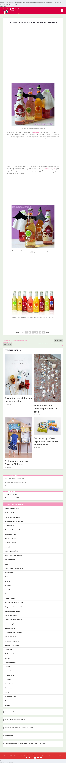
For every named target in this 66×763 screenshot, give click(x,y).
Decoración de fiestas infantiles (14, 530)
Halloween (36, 132)
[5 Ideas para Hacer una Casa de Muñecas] (18, 437)
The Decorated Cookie (49, 168)
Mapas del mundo (10, 628)
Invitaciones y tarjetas (11, 624)
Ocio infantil (8, 649)
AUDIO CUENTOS (10, 560)
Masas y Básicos (10, 671)
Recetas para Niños (29, 755)
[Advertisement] (33, 45)
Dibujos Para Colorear (11, 494)
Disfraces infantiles (10, 534)
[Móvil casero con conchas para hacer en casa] (47, 378)
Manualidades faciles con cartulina (15, 719)
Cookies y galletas (10, 662)
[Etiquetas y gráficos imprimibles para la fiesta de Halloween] (47, 426)
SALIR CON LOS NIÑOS (11, 551)
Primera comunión (10, 598)
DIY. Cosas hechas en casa (12, 513)
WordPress (44, 754)
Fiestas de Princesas (11, 615)
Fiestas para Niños (8, 755)
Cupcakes (8, 679)
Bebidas (7, 658)
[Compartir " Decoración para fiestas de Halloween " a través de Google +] (33, 332)
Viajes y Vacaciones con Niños (13, 555)
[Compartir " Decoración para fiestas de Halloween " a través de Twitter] (30, 332)
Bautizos (7, 577)
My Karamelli (9, 735)
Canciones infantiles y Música (13, 632)
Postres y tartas (9, 525)
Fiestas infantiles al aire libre (13, 619)
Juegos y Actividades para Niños (14, 607)
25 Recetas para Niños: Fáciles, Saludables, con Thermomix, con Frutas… (26, 743)
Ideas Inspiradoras (10, 538)
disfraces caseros (47, 172)
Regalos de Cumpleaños (12, 641)
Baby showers (9, 572)
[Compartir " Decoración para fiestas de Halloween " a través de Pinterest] (36, 332)
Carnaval (7, 581)
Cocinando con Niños (11, 542)
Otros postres (9, 688)
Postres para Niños (10, 654)
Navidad (7, 547)
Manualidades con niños (12, 508)
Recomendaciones (10, 696)
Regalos (7, 701)
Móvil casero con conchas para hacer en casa (45, 408)
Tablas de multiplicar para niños (14, 712)
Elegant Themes (29, 754)
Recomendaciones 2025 (12, 498)
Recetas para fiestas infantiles (14, 521)
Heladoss (7, 666)
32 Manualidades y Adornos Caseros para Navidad (19, 727)
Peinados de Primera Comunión (14, 602)
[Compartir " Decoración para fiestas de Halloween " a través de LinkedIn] (40, 332)
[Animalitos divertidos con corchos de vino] (18, 374)
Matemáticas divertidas (12, 645)
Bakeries (7, 705)
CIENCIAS (7, 564)
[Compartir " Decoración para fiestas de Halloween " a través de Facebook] (26, 332)
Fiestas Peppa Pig (46, 755)
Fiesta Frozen (38, 755)
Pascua (7, 594)
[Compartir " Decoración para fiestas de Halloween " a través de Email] (43, 332)
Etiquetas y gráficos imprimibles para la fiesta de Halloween (47, 441)
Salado (7, 692)
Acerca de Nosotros (11, 486)
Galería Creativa (9, 683)
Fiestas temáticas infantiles (13, 517)
